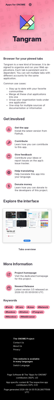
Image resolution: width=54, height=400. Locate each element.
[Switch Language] (30, 4)
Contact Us (18, 342)
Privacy (16, 349)
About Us (17, 346)
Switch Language (21, 365)
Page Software (14, 374)
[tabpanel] (27, 229)
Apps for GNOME (15, 4)
